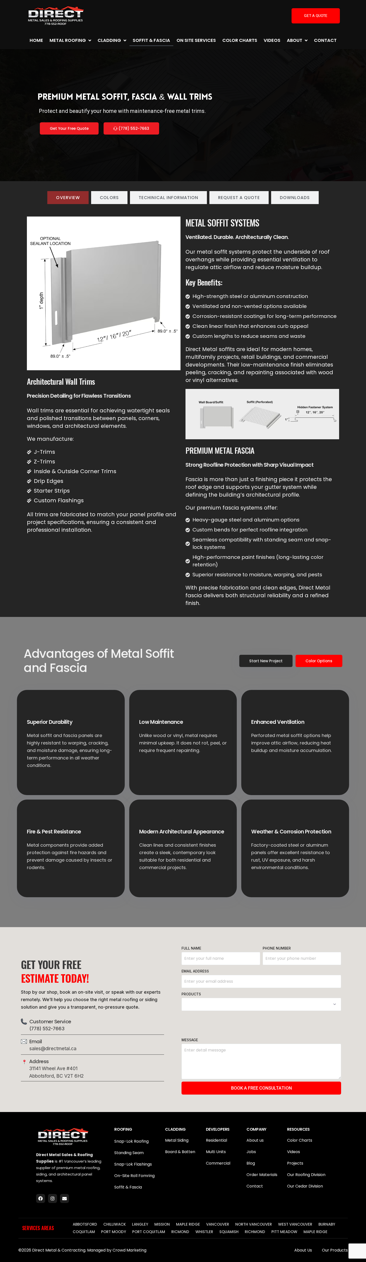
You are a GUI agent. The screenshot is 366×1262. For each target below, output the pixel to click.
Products (191, 994)
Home (36, 40)
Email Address (195, 971)
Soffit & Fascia (151, 40)
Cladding (109, 40)
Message (190, 1040)
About (294, 40)
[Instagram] (52, 1198)
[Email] (24, 1041)
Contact (325, 40)
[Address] (24, 1061)
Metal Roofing (68, 40)
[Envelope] (64, 1198)
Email (35, 1041)
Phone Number (277, 948)
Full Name (191, 948)
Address (39, 1061)
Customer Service (50, 1021)
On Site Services (196, 40)
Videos (272, 40)
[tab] (68, 197)
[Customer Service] (24, 1022)
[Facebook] (40, 1198)
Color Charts (239, 40)
